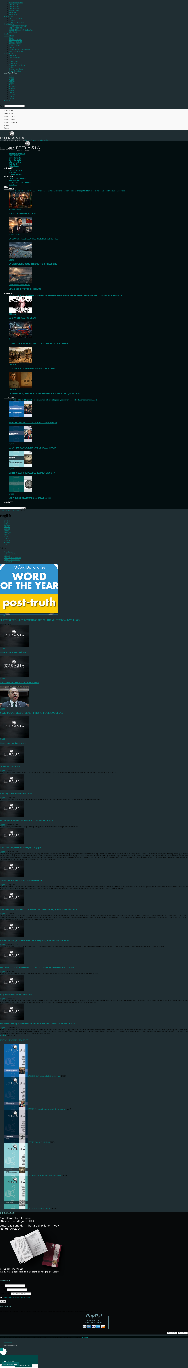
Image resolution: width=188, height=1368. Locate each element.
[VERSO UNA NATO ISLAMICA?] (20, 207)
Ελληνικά (12, 94)
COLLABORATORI (16, 22)
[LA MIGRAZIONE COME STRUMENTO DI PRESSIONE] (20, 258)
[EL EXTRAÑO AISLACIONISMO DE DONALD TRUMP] (20, 442)
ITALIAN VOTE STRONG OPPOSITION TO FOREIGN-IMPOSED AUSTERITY (38, 967)
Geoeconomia (13, 61)
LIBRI (6, 34)
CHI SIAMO (8, 16)
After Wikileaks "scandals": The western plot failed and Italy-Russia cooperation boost (38, 909)
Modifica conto (9, 116)
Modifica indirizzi (10, 119)
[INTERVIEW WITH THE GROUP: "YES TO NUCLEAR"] (12, 816)
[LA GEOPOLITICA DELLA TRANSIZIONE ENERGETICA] (20, 233)
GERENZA (13, 20)
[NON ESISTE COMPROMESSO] (20, 312)
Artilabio (84, 1337)
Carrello (7, 125)
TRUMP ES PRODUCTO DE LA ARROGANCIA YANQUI (33, 423)
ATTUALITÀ (9, 36)
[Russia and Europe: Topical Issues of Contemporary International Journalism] (12, 936)
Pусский (12, 88)
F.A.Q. (6, 128)
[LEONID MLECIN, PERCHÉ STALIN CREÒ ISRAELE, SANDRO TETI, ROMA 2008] (20, 387)
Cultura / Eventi (14, 57)
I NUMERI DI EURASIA (18, 26)
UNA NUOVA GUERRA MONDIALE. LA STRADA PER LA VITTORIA (38, 343)
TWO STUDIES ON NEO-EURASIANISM (19, 683)
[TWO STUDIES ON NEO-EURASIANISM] (14, 676)
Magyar (11, 83)
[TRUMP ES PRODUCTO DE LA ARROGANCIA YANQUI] (20, 417)
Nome (2, 1285)
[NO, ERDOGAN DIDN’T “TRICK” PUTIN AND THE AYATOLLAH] (14, 707)
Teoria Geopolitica (15, 71)
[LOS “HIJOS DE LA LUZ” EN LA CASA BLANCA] (20, 492)
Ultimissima (8, 552)
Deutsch (11, 75)
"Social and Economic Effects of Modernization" (22, 880)
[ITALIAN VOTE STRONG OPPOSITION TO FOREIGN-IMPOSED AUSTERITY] (12, 963)
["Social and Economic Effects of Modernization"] (12, 876)
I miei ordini (8, 113)
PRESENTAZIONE (16, 18)
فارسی (11, 98)
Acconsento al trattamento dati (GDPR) (16, 1298)
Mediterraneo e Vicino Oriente (19, 49)
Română (11, 90)
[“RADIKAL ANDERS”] (12, 762)
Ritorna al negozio (23, 1365)
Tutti (11, 191)
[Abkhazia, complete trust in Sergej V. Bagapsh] (12, 843)
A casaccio (8, 562)
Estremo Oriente (14, 46)
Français (11, 81)
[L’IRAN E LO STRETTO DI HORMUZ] (20, 283)
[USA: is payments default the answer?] (12, 789)
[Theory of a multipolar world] (14, 737)
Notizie (11, 67)
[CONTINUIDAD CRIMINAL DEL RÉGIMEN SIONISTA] (20, 467)
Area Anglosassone (15, 42)
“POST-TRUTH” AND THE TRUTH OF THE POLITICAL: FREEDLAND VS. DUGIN (40, 620)
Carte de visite (13, 6)
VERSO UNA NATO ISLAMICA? (22, 214)
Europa (11, 47)
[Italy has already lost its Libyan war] (12, 990)
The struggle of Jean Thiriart (13, 652)
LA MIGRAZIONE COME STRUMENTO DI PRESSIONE (33, 264)
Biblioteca (12, 55)
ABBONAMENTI (15, 28)
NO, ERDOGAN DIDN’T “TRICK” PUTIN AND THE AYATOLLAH (31, 713)
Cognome (3, 1289)
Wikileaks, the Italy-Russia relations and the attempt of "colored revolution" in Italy (37, 1023)
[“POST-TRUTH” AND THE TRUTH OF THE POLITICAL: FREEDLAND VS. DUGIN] (29, 614)
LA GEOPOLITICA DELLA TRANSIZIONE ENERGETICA (33, 239)
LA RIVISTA (9, 24)
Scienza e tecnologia (16, 69)
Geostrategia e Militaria (17, 65)
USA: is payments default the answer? (17, 793)
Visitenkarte (13, 14)
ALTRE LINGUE (10, 73)
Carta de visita (13, 5)
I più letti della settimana (12, 558)
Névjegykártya (14, 10)
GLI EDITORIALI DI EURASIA (21, 30)
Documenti (12, 59)
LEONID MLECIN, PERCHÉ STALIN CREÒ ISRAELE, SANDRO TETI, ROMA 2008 (45, 393)
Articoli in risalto (10, 554)
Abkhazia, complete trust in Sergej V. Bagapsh (20, 847)
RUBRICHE (8, 53)
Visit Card (12, 12)
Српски (11, 96)
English (11, 77)
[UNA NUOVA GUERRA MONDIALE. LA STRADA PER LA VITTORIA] (20, 337)
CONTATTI (8, 100)
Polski (11, 85)
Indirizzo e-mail (5, 1293)
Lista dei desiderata (11, 122)
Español (11, 79)
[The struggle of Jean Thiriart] (14, 646)
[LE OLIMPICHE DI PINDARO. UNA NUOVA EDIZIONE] (20, 362)
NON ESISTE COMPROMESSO (22, 318)
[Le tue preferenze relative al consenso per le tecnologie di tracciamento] (10, 1364)
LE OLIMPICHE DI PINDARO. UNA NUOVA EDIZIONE (32, 368)
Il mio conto (8, 110)
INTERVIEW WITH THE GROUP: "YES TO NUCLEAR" (27, 820)
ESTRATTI (13, 32)
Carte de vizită (14, 8)
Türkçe (11, 92)
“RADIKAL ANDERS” (10, 766)
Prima (2, 510)
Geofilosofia (13, 63)
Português (12, 86)
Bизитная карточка (16, 3)
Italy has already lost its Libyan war (16, 994)
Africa (11, 38)
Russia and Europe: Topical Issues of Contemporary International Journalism (35, 940)
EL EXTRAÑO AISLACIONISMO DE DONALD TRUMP (32, 448)
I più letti (7, 556)
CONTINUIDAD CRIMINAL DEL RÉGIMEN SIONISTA (32, 473)
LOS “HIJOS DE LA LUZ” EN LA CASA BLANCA (30, 498)
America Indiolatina (15, 40)
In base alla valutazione (12, 560)
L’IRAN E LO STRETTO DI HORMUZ (25, 289)
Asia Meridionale (15, 44)
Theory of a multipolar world (13, 743)
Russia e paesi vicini (16, 51)
